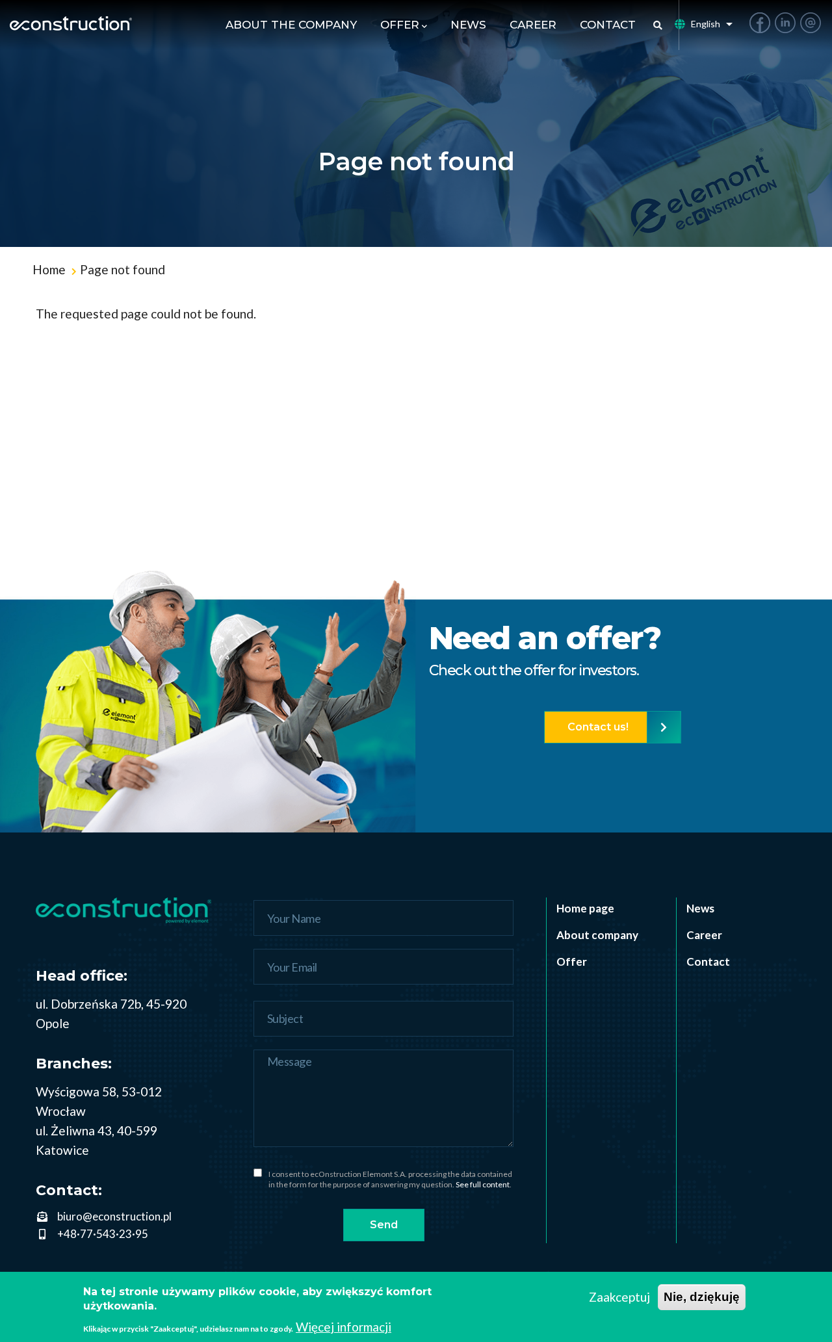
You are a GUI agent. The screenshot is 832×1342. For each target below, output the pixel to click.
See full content (483, 1184)
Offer (399, 24)
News (468, 24)
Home (49, 269)
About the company (291, 24)
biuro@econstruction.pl (114, 1216)
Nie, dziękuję (702, 1297)
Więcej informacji (343, 1326)
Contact (608, 24)
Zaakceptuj (619, 1296)
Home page (585, 908)
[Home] (71, 25)
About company (597, 935)
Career (533, 24)
